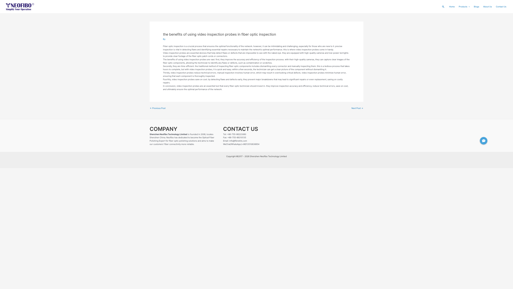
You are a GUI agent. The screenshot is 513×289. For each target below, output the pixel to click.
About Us (487, 6)
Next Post (357, 108)
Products (463, 6)
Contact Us (501, 6)
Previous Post (158, 108)
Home (452, 6)
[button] (443, 6)
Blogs (476, 6)
